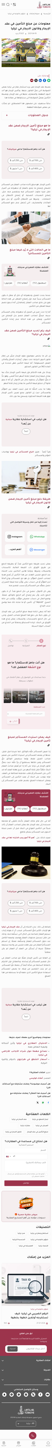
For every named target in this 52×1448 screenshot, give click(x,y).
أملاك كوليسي (36, 1078)
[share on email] (31, 80)
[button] (8, 1156)
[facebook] (40, 1394)
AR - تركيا (30, 1424)
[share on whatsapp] (48, 80)
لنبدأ (26, 431)
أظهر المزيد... (15, 549)
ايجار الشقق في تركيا (40, 1119)
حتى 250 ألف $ (16, 161)
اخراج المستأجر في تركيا (22, 452)
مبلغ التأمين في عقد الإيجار (37, 1132)
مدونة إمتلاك (34, 14)
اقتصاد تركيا (43, 1246)
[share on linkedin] (40, 80)
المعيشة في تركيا (26, 1246)
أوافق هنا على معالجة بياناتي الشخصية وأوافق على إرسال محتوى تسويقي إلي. (25, 1175)
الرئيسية (46, 14)
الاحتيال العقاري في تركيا (31, 1043)
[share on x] (36, 80)
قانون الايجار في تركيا (13, 1132)
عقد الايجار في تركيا (19, 1119)
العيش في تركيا (42, 1126)
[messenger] (11, 1394)
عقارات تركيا (25, 1126)
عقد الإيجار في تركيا (11, 927)
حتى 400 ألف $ (35, 169)
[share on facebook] (44, 80)
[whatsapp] (19, 1394)
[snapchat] (4, 1394)
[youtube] (47, 1394)
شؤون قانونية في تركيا (16, 14)
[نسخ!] (48, 135)
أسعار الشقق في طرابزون (32, 1059)
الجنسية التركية (18, 1240)
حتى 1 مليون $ (16, 169)
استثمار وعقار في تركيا (39, 1233)
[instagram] (26, 1394)
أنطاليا (22, 283)
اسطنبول (39, 283)
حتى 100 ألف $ (35, 161)
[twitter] (33, 1394)
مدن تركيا (21, 1233)
